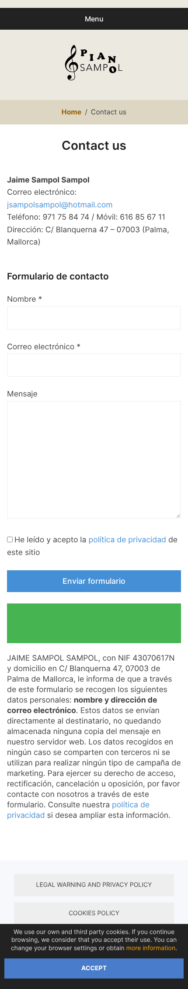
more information (150, 948)
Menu (94, 18)
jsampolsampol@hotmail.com (60, 205)
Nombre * (24, 299)
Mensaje (22, 394)
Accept (94, 968)
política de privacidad (127, 539)
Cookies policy (94, 913)
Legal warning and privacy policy (94, 885)
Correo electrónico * (43, 346)
